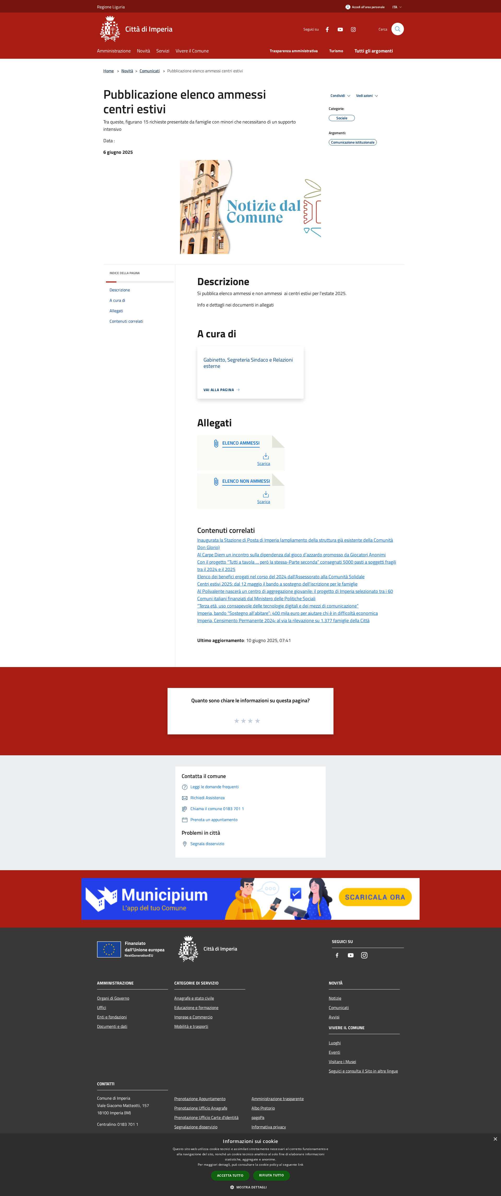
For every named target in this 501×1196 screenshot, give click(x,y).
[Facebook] (325, 28)
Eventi (334, 1052)
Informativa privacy (269, 1127)
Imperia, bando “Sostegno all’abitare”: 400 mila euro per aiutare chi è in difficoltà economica (287, 613)
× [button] (495, 1139)
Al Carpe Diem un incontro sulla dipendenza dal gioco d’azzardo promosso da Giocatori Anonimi (291, 554)
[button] (250, 1187)
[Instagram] (351, 28)
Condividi (338, 95)
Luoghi (335, 1043)
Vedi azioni (364, 95)
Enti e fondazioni (112, 1017)
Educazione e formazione (196, 1007)
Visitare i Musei (342, 1061)
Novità (127, 71)
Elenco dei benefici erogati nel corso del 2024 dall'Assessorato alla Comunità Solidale (281, 576)
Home (108, 71)
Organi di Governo (113, 998)
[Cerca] (397, 29)
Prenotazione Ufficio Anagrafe (200, 1108)
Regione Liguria (111, 7)
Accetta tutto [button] (230, 1175)
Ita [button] (394, 7)
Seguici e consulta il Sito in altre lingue (363, 1071)
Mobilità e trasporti (191, 1026)
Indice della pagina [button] (125, 272)
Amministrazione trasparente (278, 1098)
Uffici (101, 1007)
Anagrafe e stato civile (194, 998)
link (300, 1164)
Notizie (335, 998)
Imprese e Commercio (193, 1017)
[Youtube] (338, 28)
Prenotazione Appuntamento (199, 1098)
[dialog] (250, 1165)
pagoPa (258, 1117)
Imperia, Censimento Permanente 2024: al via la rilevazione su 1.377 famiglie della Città (283, 620)
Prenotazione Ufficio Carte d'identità (206, 1117)
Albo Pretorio (263, 1108)
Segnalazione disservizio (195, 1127)
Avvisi (334, 1017)
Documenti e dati (112, 1026)
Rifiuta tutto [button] (271, 1175)
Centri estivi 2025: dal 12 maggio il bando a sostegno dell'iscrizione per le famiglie (277, 583)
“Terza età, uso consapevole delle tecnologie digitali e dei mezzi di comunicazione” (278, 605)
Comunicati (150, 71)
